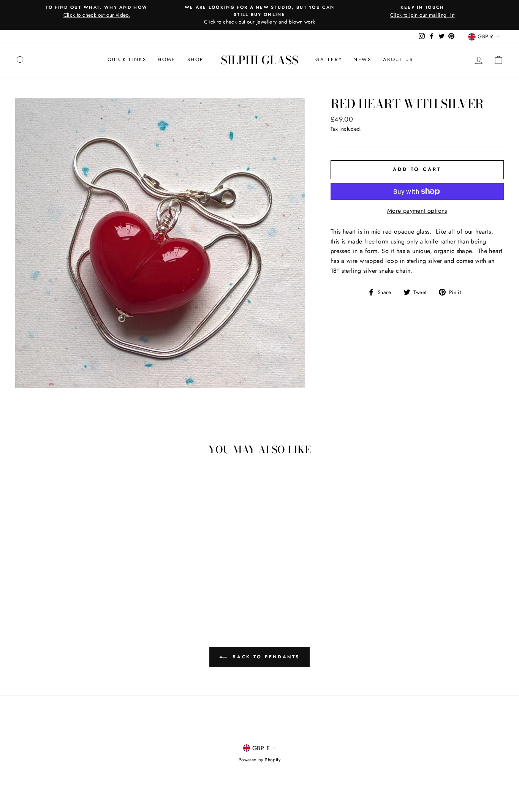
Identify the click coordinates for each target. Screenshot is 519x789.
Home (167, 59)
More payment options (417, 210)
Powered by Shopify (259, 759)
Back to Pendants (265, 656)
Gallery (328, 59)
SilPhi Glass (259, 60)
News (362, 59)
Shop (195, 59)
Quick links (127, 59)
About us (398, 59)
